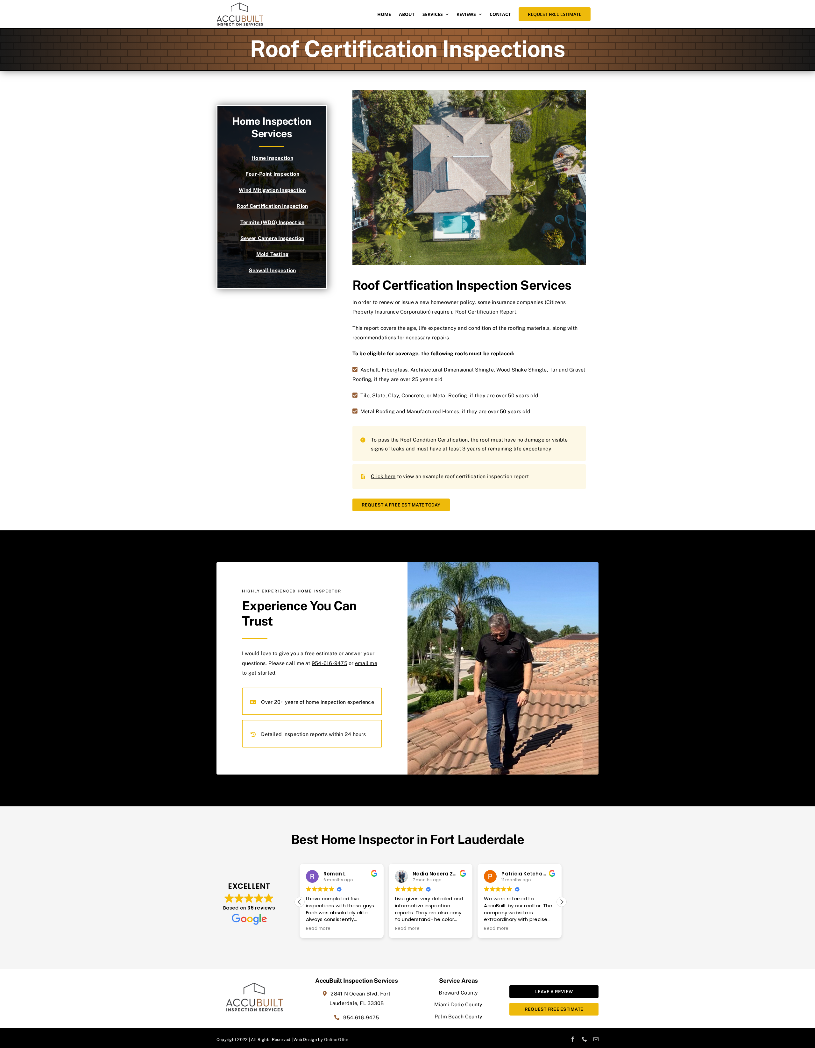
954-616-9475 (329, 663)
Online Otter (336, 1039)
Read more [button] (318, 928)
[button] (561, 902)
